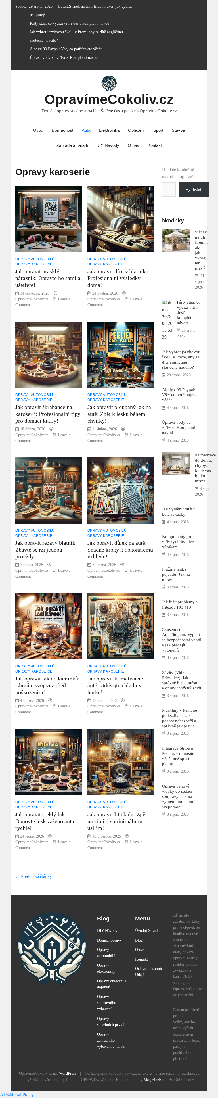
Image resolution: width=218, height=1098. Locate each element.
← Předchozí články (33, 876)
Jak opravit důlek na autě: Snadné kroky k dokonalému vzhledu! (120, 550)
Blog (139, 940)
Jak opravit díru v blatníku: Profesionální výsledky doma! (118, 278)
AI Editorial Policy (17, 1094)
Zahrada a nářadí (72, 145)
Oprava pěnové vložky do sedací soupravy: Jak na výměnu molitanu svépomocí (177, 796)
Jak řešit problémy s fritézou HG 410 (180, 604)
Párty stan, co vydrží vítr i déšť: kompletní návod (69, 23)
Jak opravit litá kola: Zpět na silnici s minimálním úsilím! (117, 821)
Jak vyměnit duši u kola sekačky (179, 511)
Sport (158, 130)
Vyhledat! (194, 189)
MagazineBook (155, 1079)
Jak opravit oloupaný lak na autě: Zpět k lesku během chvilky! (119, 414)
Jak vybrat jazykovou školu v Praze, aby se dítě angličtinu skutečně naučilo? (181, 359)
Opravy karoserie (33, 264)
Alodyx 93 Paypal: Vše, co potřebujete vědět (66, 49)
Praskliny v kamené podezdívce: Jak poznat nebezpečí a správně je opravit (179, 718)
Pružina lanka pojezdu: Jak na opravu (176, 574)
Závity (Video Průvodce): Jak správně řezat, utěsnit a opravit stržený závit (181, 680)
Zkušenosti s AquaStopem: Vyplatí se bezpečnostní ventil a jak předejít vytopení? (181, 639)
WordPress (67, 1073)
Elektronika (109, 130)
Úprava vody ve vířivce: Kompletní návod (64, 57)
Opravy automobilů (35, 259)
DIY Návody (108, 145)
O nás (133, 145)
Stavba (178, 130)
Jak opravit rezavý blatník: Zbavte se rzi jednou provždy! (46, 550)
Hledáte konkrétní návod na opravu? (178, 173)
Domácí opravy (109, 940)
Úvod (38, 130)
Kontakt (155, 145)
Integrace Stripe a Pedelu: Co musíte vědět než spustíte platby (178, 756)
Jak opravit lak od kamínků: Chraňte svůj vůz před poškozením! (47, 685)
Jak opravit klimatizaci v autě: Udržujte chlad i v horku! (116, 685)
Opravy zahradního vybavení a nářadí (111, 1040)
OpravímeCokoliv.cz (109, 99)
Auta (86, 130)
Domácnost (62, 130)
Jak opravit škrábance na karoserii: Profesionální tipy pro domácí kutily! (47, 414)
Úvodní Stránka (147, 930)
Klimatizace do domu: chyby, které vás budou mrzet (205, 467)
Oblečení (136, 130)
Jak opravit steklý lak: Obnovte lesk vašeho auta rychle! (44, 821)
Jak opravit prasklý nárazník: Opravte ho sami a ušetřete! (47, 278)
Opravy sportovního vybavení (106, 1002)
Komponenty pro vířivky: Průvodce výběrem (178, 541)
